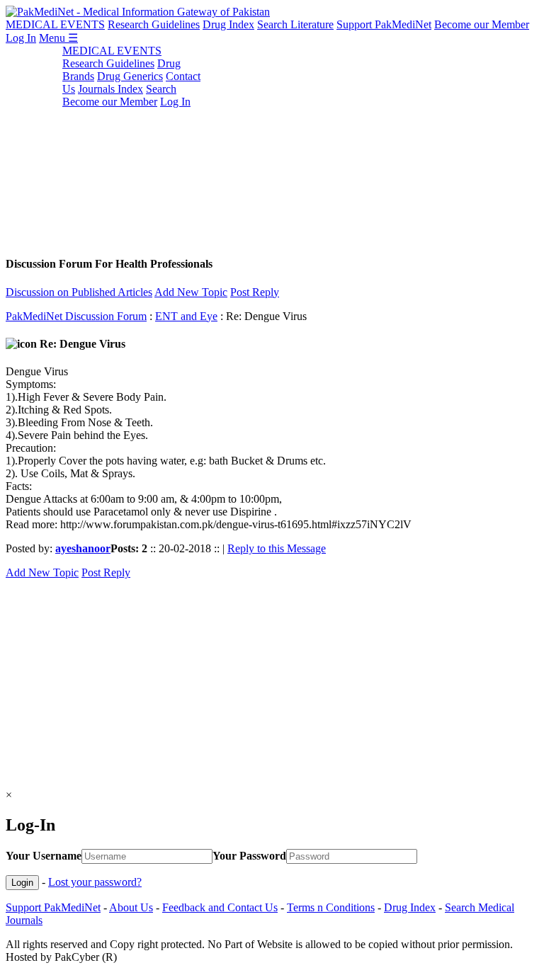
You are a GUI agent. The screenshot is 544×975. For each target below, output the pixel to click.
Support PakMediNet (383, 24)
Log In (21, 38)
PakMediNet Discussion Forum (76, 316)
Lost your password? (95, 882)
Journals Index (110, 89)
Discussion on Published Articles (79, 292)
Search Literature (295, 24)
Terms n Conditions (331, 907)
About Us (131, 907)
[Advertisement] (272, 144)
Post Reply (254, 292)
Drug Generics (130, 76)
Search (161, 89)
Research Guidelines (154, 24)
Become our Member (481, 24)
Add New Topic (190, 292)
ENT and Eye (186, 316)
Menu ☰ (58, 38)
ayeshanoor (82, 548)
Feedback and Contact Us (220, 907)
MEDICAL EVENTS (55, 24)
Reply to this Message (276, 548)
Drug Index (228, 24)
